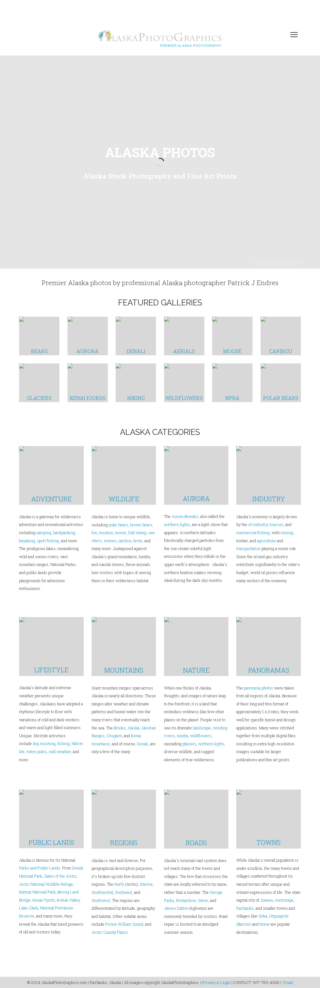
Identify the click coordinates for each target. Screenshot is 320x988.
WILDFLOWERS (184, 398)
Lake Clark (28, 907)
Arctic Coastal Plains (110, 932)
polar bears (118, 524)
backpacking (64, 532)
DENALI (136, 351)
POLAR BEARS (280, 398)
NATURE (196, 670)
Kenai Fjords (43, 900)
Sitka (262, 915)
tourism (276, 524)
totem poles (37, 751)
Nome (264, 924)
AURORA (87, 351)
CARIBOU (280, 351)
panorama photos (258, 687)
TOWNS (269, 842)
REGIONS (124, 842)
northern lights (177, 524)
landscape (202, 727)
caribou (124, 540)
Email (288, 982)
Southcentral (102, 892)
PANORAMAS (268, 670)
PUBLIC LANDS (51, 842)
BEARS (39, 351)
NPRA (232, 398)
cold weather (60, 751)
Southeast (123, 892)
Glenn (203, 900)
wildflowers (201, 735)
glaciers (189, 743)
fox (94, 532)
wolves (110, 540)
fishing (64, 743)
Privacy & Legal (216, 982)
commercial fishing (253, 532)
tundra (182, 735)
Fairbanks (245, 908)
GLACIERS (39, 398)
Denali (142, 743)
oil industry (258, 524)
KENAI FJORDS (88, 398)
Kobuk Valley (68, 900)
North (119, 884)
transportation (248, 548)
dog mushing (44, 743)
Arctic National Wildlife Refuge (46, 884)
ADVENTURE (51, 498)
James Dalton (176, 908)
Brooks (120, 727)
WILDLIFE (124, 498)
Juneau (266, 900)
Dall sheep (137, 532)
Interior (146, 884)
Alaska (133, 727)
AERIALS (184, 351)
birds (137, 540)
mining (287, 532)
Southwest (101, 900)
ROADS (196, 842)
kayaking (27, 540)
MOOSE (232, 351)
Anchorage (284, 900)
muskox (106, 532)
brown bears (141, 524)
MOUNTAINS (123, 670)
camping (43, 532)
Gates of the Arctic (60, 876)
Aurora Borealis (185, 516)
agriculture (266, 540)
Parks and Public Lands (39, 867)
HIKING (136, 398)
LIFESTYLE (51, 669)
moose (120, 532)
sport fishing (48, 540)
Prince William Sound (124, 924)
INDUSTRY (268, 498)
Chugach (114, 735)
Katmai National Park (37, 891)
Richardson (186, 900)
